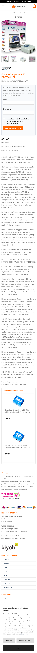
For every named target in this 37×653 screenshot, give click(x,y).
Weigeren (9, 640)
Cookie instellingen (25, 640)
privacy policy (24, 634)
